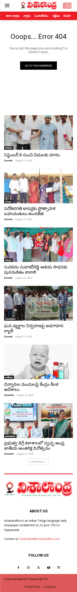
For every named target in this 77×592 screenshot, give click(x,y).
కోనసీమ (8, 147)
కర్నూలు (8, 201)
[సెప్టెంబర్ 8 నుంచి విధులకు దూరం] (38, 132)
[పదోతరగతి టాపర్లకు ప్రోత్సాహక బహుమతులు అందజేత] (38, 186)
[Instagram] (28, 568)
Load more (37, 461)
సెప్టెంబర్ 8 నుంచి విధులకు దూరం (32, 154)
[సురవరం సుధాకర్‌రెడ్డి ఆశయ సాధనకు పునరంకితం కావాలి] (38, 244)
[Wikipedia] (59, 568)
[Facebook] (18, 568)
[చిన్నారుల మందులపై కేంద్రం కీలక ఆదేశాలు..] (38, 362)
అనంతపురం (10, 318)
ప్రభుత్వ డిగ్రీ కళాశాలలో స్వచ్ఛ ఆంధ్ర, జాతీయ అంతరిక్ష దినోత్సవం (34, 446)
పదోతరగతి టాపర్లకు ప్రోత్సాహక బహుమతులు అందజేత (29, 211)
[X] (38, 568)
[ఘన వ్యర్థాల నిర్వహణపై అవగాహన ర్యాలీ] (38, 303)
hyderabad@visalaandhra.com (40, 539)
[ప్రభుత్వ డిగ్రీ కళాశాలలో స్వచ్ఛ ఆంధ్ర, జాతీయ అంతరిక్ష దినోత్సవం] (38, 420)
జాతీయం (9, 377)
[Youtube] (49, 568)
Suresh (8, 160)
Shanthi (9, 395)
